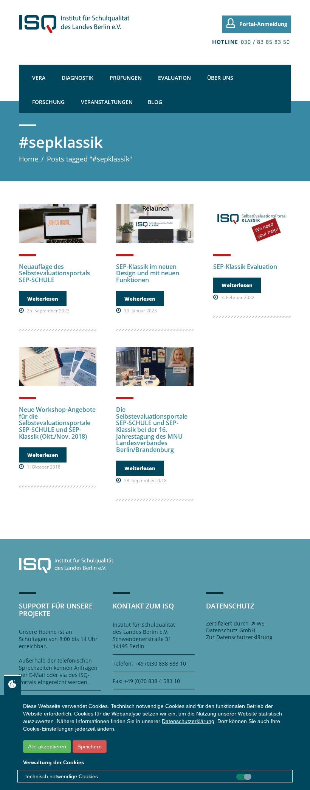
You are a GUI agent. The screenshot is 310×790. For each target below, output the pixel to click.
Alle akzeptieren (47, 746)
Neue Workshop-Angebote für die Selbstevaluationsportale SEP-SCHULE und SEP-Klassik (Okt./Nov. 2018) (57, 422)
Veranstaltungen (107, 102)
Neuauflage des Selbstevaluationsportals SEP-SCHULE (54, 273)
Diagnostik (77, 77)
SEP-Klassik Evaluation (245, 266)
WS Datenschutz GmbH (235, 627)
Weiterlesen (42, 298)
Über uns (220, 77)
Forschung (48, 102)
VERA (38, 77)
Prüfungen (126, 77)
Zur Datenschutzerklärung (239, 637)
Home (28, 158)
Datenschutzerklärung (188, 721)
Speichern (90, 746)
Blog (155, 102)
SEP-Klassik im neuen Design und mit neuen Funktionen (147, 273)
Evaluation (174, 77)
